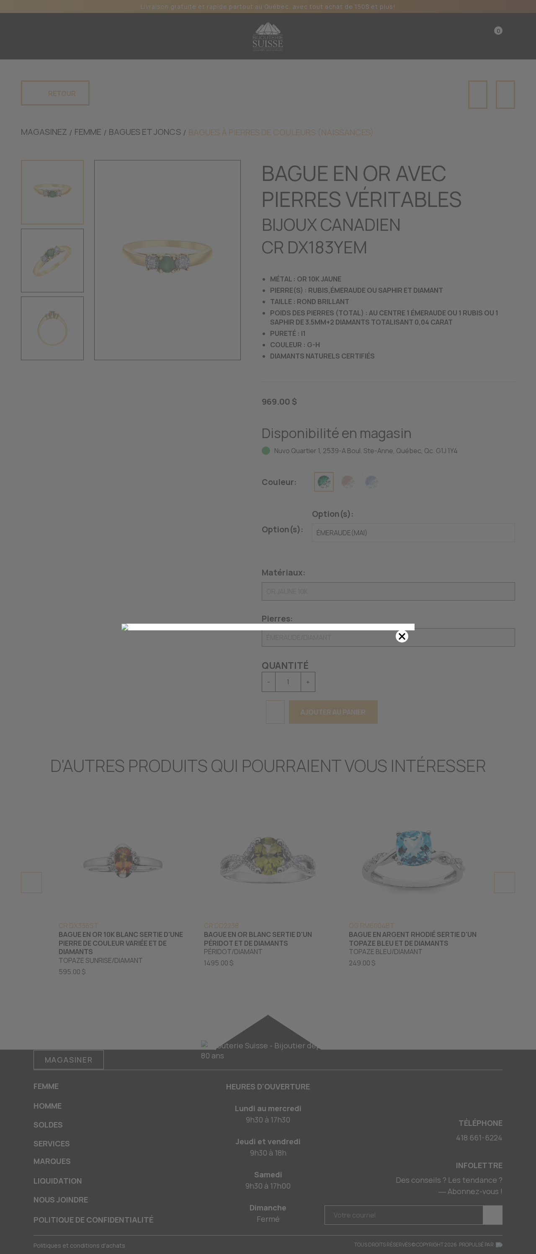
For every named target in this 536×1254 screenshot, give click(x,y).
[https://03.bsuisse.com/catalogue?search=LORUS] (268, 627)
